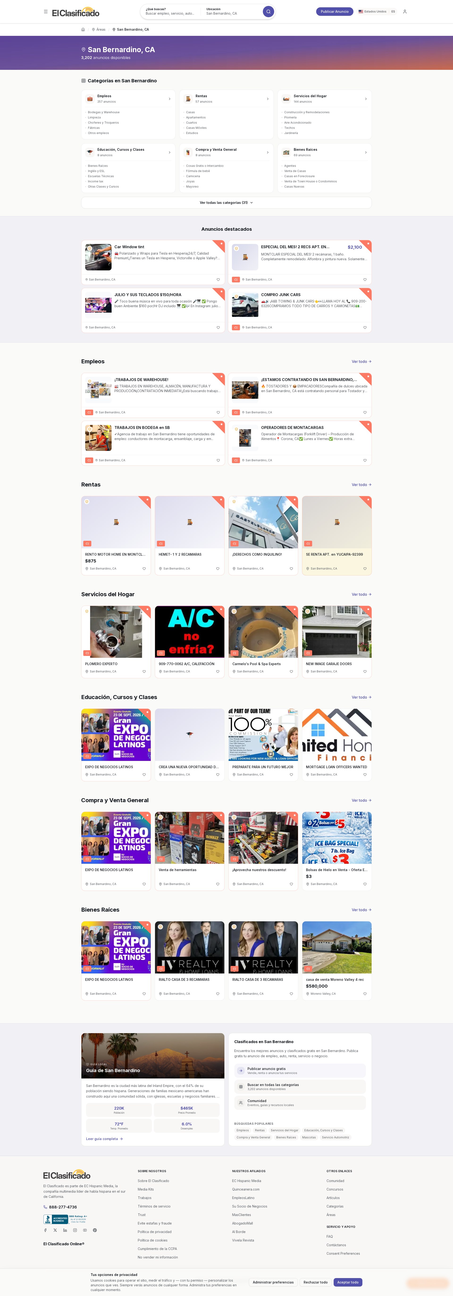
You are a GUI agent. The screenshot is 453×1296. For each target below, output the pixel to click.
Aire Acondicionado (297, 122)
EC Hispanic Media (246, 1181)
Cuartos (191, 122)
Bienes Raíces (98, 166)
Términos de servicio (154, 1206)
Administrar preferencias (273, 1282)
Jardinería (291, 133)
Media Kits (146, 1189)
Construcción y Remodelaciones (307, 112)
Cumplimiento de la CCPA (157, 1249)
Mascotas (309, 1137)
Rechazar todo (316, 1282)
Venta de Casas (295, 171)
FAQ (330, 1236)
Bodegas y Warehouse (104, 112)
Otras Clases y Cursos (103, 186)
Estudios (192, 133)
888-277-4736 (63, 1207)
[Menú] (45, 11)
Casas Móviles (196, 128)
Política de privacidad (155, 1232)
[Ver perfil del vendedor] (89, 248)
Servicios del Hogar (284, 1130)
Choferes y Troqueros (103, 122)
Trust (142, 1215)
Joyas (190, 181)
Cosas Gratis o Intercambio (205, 166)
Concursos (335, 1189)
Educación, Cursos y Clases (323, 1130)
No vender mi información (158, 1257)
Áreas (100, 29)
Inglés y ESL (96, 171)
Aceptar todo (348, 1282)
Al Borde (239, 1232)
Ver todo (359, 361)
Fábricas (94, 128)
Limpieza (94, 117)
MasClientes (241, 1215)
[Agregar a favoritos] (218, 279)
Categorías (335, 1206)
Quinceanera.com (246, 1189)
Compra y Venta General (253, 1137)
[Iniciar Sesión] (405, 11)
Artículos (333, 1198)
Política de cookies (153, 1240)
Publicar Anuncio (335, 11)
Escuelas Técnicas (101, 176)
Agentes (290, 166)
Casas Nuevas (294, 186)
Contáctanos (336, 1245)
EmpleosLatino (243, 1198)
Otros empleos (98, 133)
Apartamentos (196, 117)
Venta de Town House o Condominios (310, 181)
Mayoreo (192, 186)
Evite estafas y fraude (155, 1223)
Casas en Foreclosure (299, 176)
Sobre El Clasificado (153, 1181)
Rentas (260, 1130)
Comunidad (335, 1181)
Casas (190, 112)
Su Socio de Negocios (249, 1206)
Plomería (290, 117)
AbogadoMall (242, 1223)
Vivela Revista (243, 1240)
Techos (289, 128)
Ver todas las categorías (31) (224, 203)
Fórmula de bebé (198, 171)
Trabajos (144, 1198)
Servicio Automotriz (335, 1137)
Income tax (95, 181)
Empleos (243, 1130)
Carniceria (193, 176)
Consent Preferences (343, 1253)
